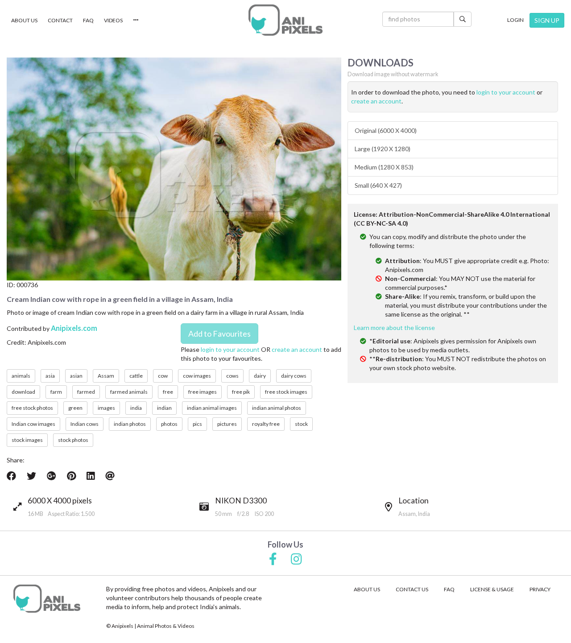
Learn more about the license (394, 327)
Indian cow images (33, 423)
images (106, 407)
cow (163, 375)
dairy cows (293, 375)
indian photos (130, 423)
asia (50, 375)
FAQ (88, 20)
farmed (86, 391)
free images (202, 391)
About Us (24, 20)
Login (515, 19)
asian (76, 375)
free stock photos (32, 407)
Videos (113, 20)
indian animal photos (276, 407)
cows (232, 375)
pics (197, 423)
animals (21, 375)
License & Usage (492, 589)
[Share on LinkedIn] (91, 475)
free (168, 391)
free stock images (286, 391)
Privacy (540, 589)
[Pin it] (71, 475)
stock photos (73, 440)
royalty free (266, 423)
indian (164, 407)
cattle (136, 375)
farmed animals (129, 391)
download (23, 391)
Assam (106, 375)
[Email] (110, 475)
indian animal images (212, 407)
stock (301, 423)
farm (56, 391)
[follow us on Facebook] (273, 559)
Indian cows (84, 423)
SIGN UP (546, 20)
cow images (197, 375)
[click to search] (463, 19)
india (136, 407)
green (75, 407)
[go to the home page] (285, 20)
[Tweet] (31, 475)
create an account (297, 349)
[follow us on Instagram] (296, 559)
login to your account (230, 349)
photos (169, 423)
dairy (260, 375)
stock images (27, 440)
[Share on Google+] (51, 475)
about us (367, 589)
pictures (227, 423)
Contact (60, 20)
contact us (412, 589)
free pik (241, 391)
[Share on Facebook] (11, 475)
